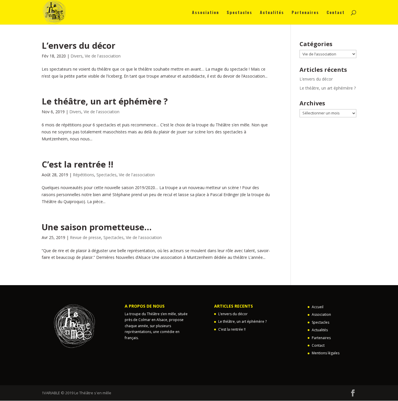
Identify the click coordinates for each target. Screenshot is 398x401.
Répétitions (83, 174)
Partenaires (305, 12)
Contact (336, 12)
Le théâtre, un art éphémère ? (105, 101)
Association (205, 12)
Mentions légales (325, 353)
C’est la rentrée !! (77, 164)
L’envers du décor (78, 45)
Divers (76, 56)
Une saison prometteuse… (97, 227)
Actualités (272, 12)
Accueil (317, 306)
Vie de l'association (103, 56)
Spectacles (239, 12)
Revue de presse (85, 237)
